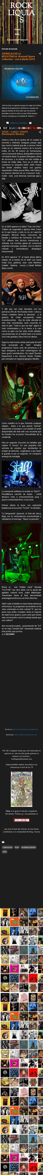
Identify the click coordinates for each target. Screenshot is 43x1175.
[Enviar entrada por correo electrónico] (30, 124)
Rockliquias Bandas (29, 847)
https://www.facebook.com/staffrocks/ (25, 729)
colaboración (7, 847)
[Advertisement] (21, 931)
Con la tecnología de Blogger (23, 1160)
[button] (40, 54)
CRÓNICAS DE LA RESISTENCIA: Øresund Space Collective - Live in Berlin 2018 (18, 56)
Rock (17, 847)
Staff (5, 852)
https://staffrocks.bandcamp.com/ (25, 735)
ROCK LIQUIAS (21, 13)
